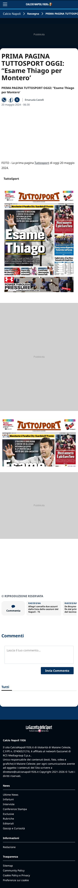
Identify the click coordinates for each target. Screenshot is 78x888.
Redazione (9, 847)
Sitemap (8, 865)
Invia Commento (57, 671)
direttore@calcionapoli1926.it (21, 771)
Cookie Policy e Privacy (16, 875)
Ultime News (10, 794)
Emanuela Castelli (34, 99)
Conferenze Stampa (15, 809)
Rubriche (8, 818)
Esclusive (8, 814)
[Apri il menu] (5, 4)
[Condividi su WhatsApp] (4, 99)
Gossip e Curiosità (14, 828)
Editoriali (8, 823)
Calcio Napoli (12, 14)
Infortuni (8, 799)
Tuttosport (41, 163)
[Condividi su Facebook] (10, 99)
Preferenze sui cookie (16, 880)
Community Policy (13, 870)
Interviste (9, 804)
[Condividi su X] (17, 99)
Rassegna (33, 13)
